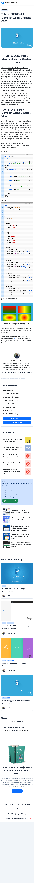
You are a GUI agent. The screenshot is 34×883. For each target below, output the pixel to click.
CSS (4, 697)
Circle (17, 804)
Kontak (17, 808)
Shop (11, 804)
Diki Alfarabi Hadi (11, 596)
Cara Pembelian (26, 804)
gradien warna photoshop (15, 377)
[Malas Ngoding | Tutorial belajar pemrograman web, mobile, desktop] (9, 2)
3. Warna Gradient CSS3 (11, 397)
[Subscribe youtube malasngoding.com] (8, 814)
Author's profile (7, 372)
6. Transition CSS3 (9, 407)
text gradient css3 (21, 378)
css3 (15, 338)
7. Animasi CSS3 (8, 410)
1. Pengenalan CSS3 (9, 390)
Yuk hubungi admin (10, 501)
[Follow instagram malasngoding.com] (18, 814)
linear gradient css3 (5, 378)
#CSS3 (4, 10)
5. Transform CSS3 (9, 404)
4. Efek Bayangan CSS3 (10, 400)
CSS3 (4, 585)
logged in (14, 730)
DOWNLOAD (17, 791)
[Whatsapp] (25, 814)
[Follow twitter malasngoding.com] (12, 814)
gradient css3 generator (25, 377)
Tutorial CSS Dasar (17, 422)
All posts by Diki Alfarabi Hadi (22, 372)
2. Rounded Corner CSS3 (11, 394)
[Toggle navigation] (30, 2)
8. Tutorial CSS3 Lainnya (11, 414)
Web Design (11, 623)
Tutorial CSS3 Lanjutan (17, 418)
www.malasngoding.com (16, 818)
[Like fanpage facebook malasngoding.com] (15, 814)
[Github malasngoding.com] (22, 814)
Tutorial (5, 804)
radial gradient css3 (14, 378)
